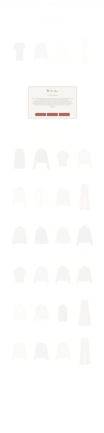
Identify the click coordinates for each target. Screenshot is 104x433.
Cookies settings (40, 114)
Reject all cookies (52, 114)
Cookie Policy (52, 106)
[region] (52, 102)
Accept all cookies (64, 114)
